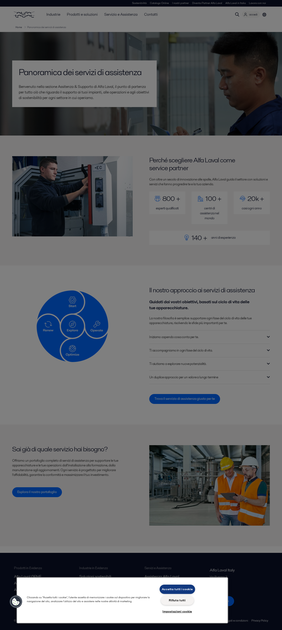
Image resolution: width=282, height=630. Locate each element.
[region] (122, 600)
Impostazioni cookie (177, 611)
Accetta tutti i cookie (177, 589)
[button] (16, 601)
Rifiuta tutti (177, 600)
